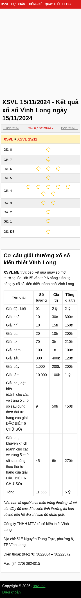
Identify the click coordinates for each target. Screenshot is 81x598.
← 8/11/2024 (11, 128)
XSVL (5, 4)
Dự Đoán (18, 4)
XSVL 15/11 (27, 139)
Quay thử (52, 4)
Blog (66, 4)
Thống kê (35, 4)
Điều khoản (11, 592)
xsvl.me (39, 586)
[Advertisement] (40, 52)
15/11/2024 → (69, 128)
